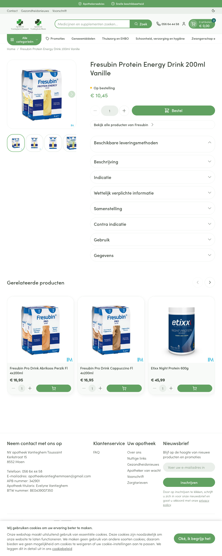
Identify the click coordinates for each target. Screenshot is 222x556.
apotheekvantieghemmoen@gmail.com (59, 475)
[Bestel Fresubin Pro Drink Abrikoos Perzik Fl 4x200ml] (53, 388)
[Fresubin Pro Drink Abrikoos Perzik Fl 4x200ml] (40, 329)
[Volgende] (71, 94)
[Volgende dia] (210, 282)
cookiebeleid (62, 548)
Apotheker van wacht (144, 470)
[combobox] (92, 24)
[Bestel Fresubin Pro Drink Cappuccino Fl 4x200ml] (124, 388)
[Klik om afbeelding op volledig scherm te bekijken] (41, 94)
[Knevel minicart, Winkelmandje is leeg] (193, 24)
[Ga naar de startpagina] (28, 23)
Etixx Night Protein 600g (170, 368)
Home (11, 49)
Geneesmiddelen (83, 38)
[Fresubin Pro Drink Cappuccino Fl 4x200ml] (111, 329)
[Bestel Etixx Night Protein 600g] (194, 388)
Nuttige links (136, 458)
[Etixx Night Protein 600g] (181, 329)
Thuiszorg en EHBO (115, 38)
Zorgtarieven (137, 482)
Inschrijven (189, 482)
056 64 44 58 (32, 471)
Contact (12, 10)
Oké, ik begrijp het (194, 538)
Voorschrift (59, 10)
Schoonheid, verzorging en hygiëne (160, 38)
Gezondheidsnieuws (35, 10)
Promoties (58, 38)
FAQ (96, 452)
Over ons (134, 452)
